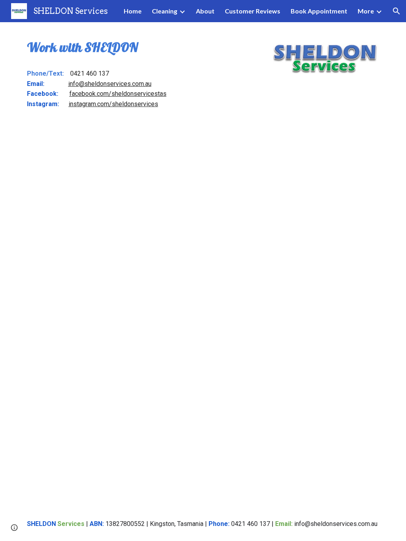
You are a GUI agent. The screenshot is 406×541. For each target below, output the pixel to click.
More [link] (366, 11)
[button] (396, 11)
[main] (142, 47)
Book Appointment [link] (319, 11)
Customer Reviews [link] (252, 11)
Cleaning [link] (164, 11)
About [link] (205, 11)
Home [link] (133, 11)
